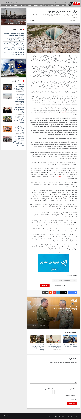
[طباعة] (43, 292)
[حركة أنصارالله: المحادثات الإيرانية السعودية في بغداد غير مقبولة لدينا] (53, 339)
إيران (74, 281)
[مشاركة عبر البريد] (46, 292)
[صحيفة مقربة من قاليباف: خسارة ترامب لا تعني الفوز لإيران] (7, 129)
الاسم (75, 382)
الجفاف (64, 112)
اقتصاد (30, 5)
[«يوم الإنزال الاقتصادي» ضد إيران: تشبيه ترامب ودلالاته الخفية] (7, 87)
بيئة (25, 5)
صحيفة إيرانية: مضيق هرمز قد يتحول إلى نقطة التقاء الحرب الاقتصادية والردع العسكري (19, 98)
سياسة (57, 5)
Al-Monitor (70, 275)
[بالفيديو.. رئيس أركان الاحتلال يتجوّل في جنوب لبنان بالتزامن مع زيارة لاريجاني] (37, 339)
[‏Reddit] (50, 292)
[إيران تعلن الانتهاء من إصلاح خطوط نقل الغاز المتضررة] (70, 339)
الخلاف (63, 56)
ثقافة (20, 5)
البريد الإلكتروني (73, 389)
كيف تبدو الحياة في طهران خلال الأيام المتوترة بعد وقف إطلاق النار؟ (14, 22)
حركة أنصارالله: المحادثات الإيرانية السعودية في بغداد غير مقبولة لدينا (54, 346)
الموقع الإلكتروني (49, 389)
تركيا (55, 281)
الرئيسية (63, 5)
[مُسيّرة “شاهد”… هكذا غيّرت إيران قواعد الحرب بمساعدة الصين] (53, 313)
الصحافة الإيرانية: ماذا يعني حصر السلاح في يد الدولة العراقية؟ (15, 39)
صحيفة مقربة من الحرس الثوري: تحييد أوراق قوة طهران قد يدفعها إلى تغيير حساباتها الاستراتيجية (18, 141)
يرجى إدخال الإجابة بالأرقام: (71, 396)
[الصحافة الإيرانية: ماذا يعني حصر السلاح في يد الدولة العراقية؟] (7, 119)
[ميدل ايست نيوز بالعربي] (74, 4)
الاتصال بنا (52, 416)
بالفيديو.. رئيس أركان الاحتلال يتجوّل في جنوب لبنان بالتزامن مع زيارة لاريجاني (38, 347)
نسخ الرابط (45, 285)
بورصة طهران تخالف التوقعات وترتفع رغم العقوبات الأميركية (14, 44)
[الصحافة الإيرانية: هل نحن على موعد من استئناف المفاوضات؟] (7, 110)
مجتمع (15, 5)
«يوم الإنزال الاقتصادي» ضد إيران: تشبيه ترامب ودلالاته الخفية (19, 87)
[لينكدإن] (58, 292)
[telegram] (53, 263)
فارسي (15, 3)
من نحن (5, 5)
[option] (53, 313)
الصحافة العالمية (38, 5)
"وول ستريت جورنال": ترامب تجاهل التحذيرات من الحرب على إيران (14, 49)
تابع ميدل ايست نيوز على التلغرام (53, 253)
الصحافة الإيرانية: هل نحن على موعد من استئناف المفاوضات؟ (14, 53)
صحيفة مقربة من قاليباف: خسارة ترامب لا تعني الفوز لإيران (19, 129)
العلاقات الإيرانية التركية (64, 281)
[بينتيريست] (54, 292)
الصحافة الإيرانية (49, 5)
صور (10, 5)
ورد (33, 118)
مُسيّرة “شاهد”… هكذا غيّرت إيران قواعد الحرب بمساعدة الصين (64, 309)
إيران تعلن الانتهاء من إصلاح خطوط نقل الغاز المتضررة (70, 345)
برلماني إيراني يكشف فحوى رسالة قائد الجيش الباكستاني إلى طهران (14, 34)
